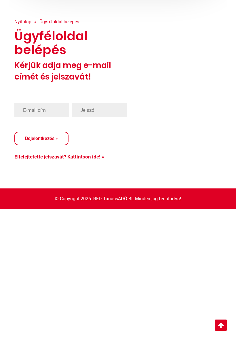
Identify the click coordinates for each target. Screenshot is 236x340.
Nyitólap (22, 21)
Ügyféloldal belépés (59, 21)
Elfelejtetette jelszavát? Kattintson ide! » (59, 157)
